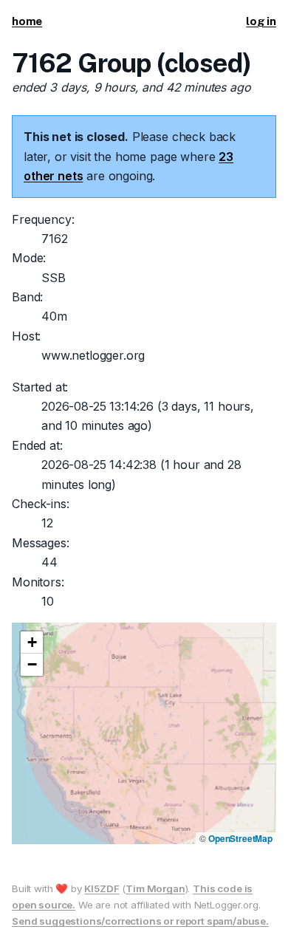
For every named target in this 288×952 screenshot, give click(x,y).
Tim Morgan (155, 888)
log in (261, 21)
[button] (32, 642)
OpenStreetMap (240, 838)
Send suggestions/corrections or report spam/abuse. (140, 921)
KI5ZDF (101, 888)
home (27, 21)
